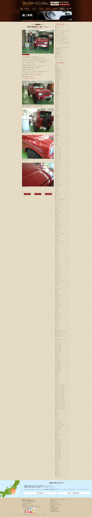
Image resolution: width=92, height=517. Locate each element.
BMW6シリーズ (59, 77)
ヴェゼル (58, 470)
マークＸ (58, 375)
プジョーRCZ (59, 350)
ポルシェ (58, 372)
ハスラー (58, 319)
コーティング (34, 9)
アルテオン (58, 179)
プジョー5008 (59, 346)
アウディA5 (58, 148)
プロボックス (59, 357)
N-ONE (58, 124)
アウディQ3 (58, 151)
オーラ (58, 215)
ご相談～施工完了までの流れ (56, 504)
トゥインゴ (58, 304)
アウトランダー (59, 164)
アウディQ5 (58, 153)
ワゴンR (58, 468)
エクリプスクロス (59, 202)
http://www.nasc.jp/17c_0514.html (30, 78)
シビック (58, 255)
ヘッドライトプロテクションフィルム (63, 31)
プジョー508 (59, 348)
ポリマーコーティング (60, 27)
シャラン (58, 259)
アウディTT (58, 162)
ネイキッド (58, 308)
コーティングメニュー (55, 502)
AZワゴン (58, 66)
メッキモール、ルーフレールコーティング (63, 45)
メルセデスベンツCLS (60, 388)
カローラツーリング (60, 226)
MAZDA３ (58, 117)
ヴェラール (58, 472)
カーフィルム (41, 9)
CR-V (57, 97)
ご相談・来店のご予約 (65, 4)
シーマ (58, 261)
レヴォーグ (58, 461)
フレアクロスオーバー (60, 339)
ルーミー (58, 437)
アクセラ (58, 168)
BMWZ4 (58, 91)
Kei (57, 113)
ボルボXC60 (58, 368)
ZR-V (57, 144)
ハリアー (58, 321)
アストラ (58, 170)
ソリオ (58, 286)
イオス (58, 188)
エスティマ (58, 206)
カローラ (58, 221)
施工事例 (62, 9)
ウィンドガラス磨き (60, 40)
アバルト (58, 173)
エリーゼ (58, 210)
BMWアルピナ (59, 93)
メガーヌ (58, 383)
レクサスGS (58, 443)
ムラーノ (58, 379)
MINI (57, 119)
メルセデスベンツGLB (60, 394)
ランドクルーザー (59, 423)
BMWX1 (58, 82)
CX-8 (57, 106)
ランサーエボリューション (61, 421)
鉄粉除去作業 (59, 52)
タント (58, 292)
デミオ (58, 299)
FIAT (57, 108)
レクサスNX (58, 452)
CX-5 (57, 102)
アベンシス (58, 175)
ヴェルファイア (59, 474)
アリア (58, 177)
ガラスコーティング (26, 54)
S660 (57, 133)
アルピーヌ (58, 182)
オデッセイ (58, 213)
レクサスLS (58, 448)
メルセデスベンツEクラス (61, 390)
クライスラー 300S (60, 233)
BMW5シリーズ (59, 75)
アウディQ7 (58, 155)
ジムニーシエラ (59, 266)
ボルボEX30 (58, 361)
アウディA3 (58, 146)
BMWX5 (58, 88)
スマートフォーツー (60, 281)
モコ (57, 410)
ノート (58, 312)
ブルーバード (59, 343)
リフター (58, 430)
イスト (58, 190)
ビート (58, 324)
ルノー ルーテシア (59, 434)
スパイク (58, 277)
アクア (58, 166)
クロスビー (58, 239)
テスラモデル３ (59, 295)
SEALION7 (58, 135)
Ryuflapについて (27, 9)
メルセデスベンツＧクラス (61, 408)
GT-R (57, 111)
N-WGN (58, 128)
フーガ (58, 341)
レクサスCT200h (59, 441)
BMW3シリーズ (59, 71)
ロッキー (58, 463)
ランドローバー (59, 426)
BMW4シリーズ (59, 73)
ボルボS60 (58, 363)
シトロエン (58, 253)
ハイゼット (58, 315)
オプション (48, 9)
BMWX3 (58, 86)
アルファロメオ (59, 184)
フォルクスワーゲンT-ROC (61, 332)
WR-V (57, 139)
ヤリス (58, 412)
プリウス (58, 352)
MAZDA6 (58, 115)
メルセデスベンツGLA (60, 392)
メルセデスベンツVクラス (61, 403)
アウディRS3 (59, 157)
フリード (58, 337)
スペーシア (58, 279)
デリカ (58, 301)
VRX (57, 137)
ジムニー (58, 264)
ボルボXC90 (58, 370)
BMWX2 (58, 84)
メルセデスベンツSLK (60, 401)
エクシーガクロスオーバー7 (61, 199)
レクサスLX (58, 450)
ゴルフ (58, 246)
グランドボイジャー (60, 241)
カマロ (58, 219)
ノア (57, 310)
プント (58, 359)
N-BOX (58, 122)
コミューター (59, 244)
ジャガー (58, 270)
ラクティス (58, 417)
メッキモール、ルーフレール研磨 (62, 42)
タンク (58, 290)
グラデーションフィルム (60, 56)
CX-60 (58, 104)
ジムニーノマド (59, 268)
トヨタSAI (58, 306)
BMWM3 (58, 80)
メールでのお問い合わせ (74, 493)
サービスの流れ (55, 9)
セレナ (58, 284)
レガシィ (58, 439)
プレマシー (58, 355)
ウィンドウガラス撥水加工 (61, 38)
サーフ (58, 250)
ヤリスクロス (59, 414)
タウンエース (59, 288)
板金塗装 (58, 54)
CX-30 (58, 100)
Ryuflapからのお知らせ (55, 507)
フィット (58, 328)
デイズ (58, 297)
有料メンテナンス (59, 50)
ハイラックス (59, 317)
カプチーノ (58, 217)
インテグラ (58, 193)
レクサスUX (58, 457)
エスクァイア (59, 204)
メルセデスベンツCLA (60, 386)
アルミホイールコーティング (61, 36)
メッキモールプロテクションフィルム (63, 47)
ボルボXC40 (58, 366)
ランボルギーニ (59, 428)
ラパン (58, 419)
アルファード (59, 186)
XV (57, 142)
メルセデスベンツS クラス (61, 397)
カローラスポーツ (59, 224)
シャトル (58, 257)
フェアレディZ (59, 330)
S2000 (58, 131)
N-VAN (58, 126)
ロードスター (59, 465)
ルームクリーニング (60, 59)
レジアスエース (59, 459)
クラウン (58, 235)
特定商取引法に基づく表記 (56, 511)
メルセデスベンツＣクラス (61, 406)
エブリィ (58, 208)
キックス (58, 228)
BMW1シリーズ (59, 68)
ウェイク (58, 197)
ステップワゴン (59, 275)
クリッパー (58, 237)
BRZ (57, 95)
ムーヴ (58, 381)
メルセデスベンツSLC (60, 399)
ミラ (57, 377)
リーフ (58, 432)
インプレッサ (59, 195)
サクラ (58, 248)
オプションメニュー (55, 503)
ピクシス (58, 326)
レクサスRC (58, 454)
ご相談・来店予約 (69, 9)
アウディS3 (58, 159)
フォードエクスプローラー (61, 335)
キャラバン (58, 230)
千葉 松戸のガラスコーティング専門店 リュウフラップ (60, 499)
